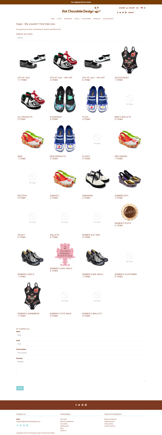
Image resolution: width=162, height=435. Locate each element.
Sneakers (68, 19)
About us (63, 430)
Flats (59, 19)
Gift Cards (63, 419)
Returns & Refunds (110, 419)
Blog (61, 428)
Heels (77, 19)
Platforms (86, 19)
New (53, 19)
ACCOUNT (122, 8)
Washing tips (64, 426)
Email (18, 340)
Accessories (108, 19)
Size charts (63, 424)
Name (18, 331)
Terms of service (109, 426)
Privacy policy (108, 424)
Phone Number (21, 349)
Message (19, 358)
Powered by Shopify (49, 433)
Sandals (97, 19)
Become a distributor (67, 421)
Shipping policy (109, 421)
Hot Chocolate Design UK (35, 433)
